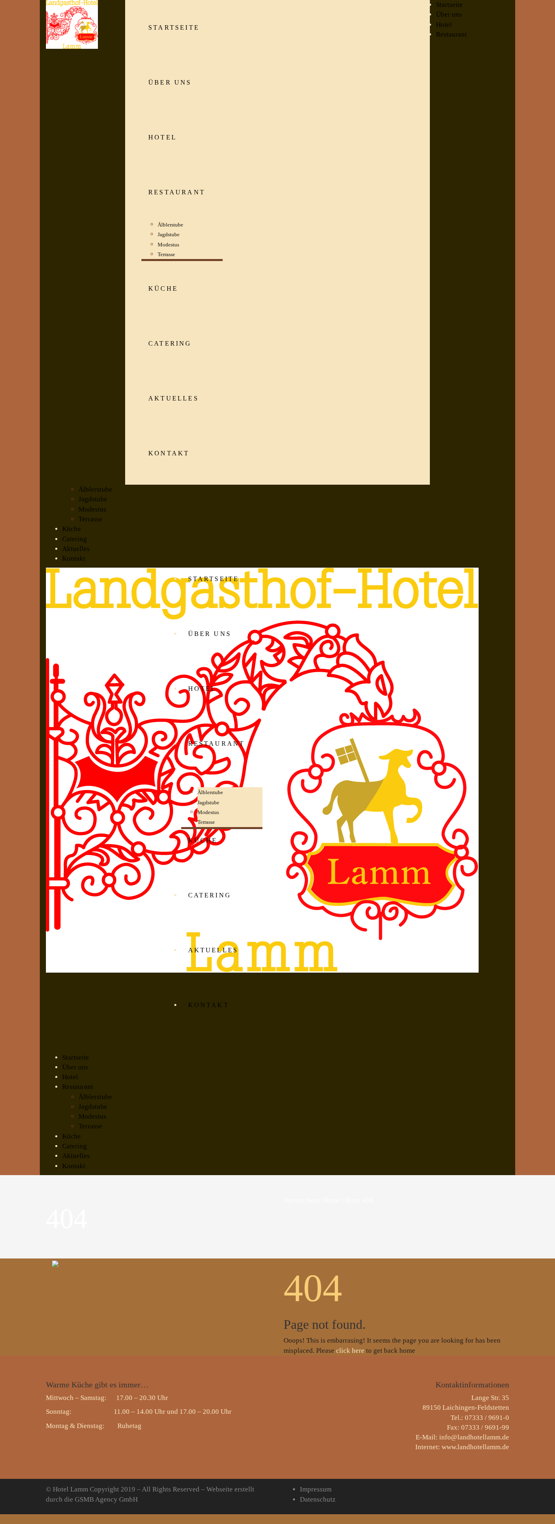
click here (350, 1350)
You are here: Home (312, 1200)
